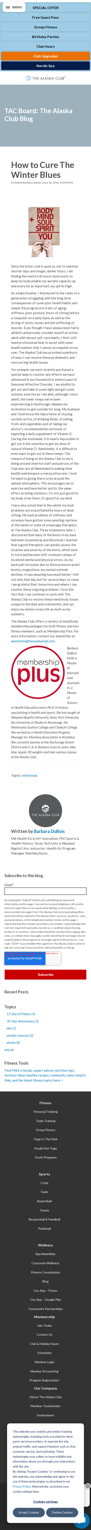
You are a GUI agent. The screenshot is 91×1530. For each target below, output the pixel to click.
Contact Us (44, 1334)
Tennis (44, 1210)
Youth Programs (45, 1157)
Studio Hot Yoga (45, 1148)
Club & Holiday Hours (44, 1344)
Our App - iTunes (45, 1290)
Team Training (45, 1121)
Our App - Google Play (45, 1299)
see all (9, 1050)
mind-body (30, 775)
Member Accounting (44, 1371)
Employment (45, 1415)
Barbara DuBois (32, 182)
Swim (44, 1192)
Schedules (44, 1353)
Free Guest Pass (45, 17)
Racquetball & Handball (44, 1219)
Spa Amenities (45, 1254)
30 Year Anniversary (23, 1021)
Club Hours (45, 46)
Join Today (44, 1325)
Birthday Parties (45, 37)
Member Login (44, 1362)
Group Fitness (45, 27)
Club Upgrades (45, 56)
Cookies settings (45, 1501)
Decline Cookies (62, 1512)
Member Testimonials (46, 1406)
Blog (45, 1281)
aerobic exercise (20, 1035)
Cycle (44, 1183)
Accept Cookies (29, 1512)
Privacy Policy (21, 1486)
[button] (14, 7)
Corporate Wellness (45, 1263)
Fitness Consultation (45, 1272)
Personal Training (46, 1111)
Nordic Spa (45, 66)
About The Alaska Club (46, 1397)
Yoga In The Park (45, 1139)
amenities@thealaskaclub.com (33, 641)
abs (11, 1028)
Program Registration (44, 1380)
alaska (13, 1042)
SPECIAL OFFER (46, 7)
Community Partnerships (45, 1309)
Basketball (44, 1201)
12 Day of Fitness (21, 1014)
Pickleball (44, 1228)
